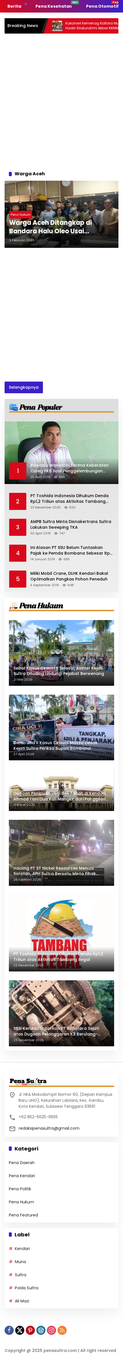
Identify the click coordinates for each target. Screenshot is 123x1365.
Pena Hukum (21, 214)
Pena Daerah (22, 1163)
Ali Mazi (22, 1301)
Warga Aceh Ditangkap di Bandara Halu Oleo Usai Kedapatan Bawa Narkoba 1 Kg (58, 227)
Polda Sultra (26, 1288)
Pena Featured (23, 1215)
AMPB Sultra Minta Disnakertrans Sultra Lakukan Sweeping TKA (70, 524)
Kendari (22, 1248)
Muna (20, 1262)
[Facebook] (9, 1330)
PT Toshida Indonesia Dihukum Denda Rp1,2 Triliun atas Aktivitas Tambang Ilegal (69, 498)
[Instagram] (51, 1330)
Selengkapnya (24, 387)
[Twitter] (19, 1330)
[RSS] (62, 1330)
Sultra (20, 1275)
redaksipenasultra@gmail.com (49, 1128)
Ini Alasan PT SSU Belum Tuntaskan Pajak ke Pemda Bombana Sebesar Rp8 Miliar (71, 550)
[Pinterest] (30, 1330)
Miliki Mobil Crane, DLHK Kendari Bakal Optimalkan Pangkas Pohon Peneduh (69, 576)
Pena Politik (20, 1189)
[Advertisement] (61, 100)
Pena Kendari (22, 1176)
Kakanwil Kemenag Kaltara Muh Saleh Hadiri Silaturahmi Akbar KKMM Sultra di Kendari (73, 26)
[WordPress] (40, 1330)
